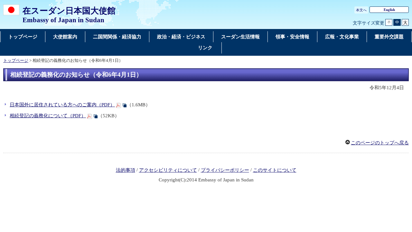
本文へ (361, 10)
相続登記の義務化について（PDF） (48, 115)
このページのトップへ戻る (380, 142)
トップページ (15, 60)
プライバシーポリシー (225, 170)
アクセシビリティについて (168, 170)
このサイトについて (274, 170)
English (389, 10)
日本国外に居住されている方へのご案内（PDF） (62, 104)
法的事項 (125, 170)
